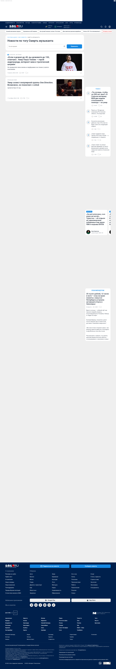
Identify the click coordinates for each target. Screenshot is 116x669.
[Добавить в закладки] (81, 73)
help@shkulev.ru (16, 659)
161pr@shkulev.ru (82, 650)
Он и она (74, 574)
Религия (73, 590)
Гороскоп (51, 22)
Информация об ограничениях (66, 652)
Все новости (22, 37)
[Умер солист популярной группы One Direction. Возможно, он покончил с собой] (69, 87)
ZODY (66, 22)
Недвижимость (10, 22)
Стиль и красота (95, 577)
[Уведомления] (106, 26)
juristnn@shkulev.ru (43, 658)
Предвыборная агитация (12, 590)
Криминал (55, 577)
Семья (73, 593)
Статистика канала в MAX (13, 593)
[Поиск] (101, 26)
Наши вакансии (10, 585)
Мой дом (54, 585)
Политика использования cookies (67, 654)
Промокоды (78, 22)
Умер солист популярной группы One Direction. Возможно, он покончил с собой (30, 83)
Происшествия (75, 582)
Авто (31, 574)
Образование (56, 593)
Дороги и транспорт (36, 585)
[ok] (40, 605)
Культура (54, 579)
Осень (73, 577)
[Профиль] (110, 26)
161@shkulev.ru (24, 657)
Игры (71, 22)
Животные (33, 590)
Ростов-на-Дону (12, 37)
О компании (9, 579)
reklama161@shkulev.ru (92, 645)
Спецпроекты (95, 587)
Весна (31, 579)
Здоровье (33, 593)
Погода (27, 22)
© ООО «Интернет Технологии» (32, 663)
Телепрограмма (36, 22)
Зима (53, 574)
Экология (93, 582)
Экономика (94, 585)
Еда (31, 587)
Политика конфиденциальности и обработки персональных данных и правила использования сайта (83, 659)
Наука (54, 587)
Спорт (92, 574)
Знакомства (20, 22)
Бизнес (32, 577)
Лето (53, 582)
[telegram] (31, 605)
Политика (74, 579)
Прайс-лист (8, 577)
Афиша (45, 22)
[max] (44, 605)
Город (31, 582)
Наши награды (9, 582)
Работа (73, 585)
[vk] (36, 605)
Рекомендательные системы (66, 657)
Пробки (58, 26)
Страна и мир (95, 579)
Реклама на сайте (10, 574)
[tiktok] (53, 605)
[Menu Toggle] (6, 26)
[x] (49, 605)
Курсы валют (60, 22)
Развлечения (75, 587)
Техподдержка (9, 587)
